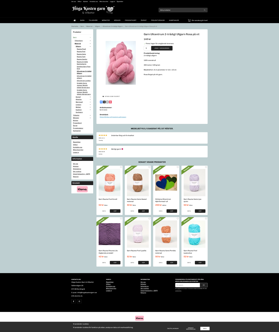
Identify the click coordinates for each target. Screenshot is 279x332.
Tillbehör (93, 20)
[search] (205, 10)
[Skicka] (204, 285)
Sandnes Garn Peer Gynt (84, 68)
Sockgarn (79, 112)
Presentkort (130, 20)
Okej (205, 328)
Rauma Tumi (81, 56)
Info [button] (104, 211)
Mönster (106, 20)
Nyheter (85, 1)
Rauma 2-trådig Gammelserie (82, 63)
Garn (82, 20)
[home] (74, 20)
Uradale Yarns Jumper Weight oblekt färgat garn (83, 85)
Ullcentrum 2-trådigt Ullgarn (84, 72)
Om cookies (77, 171)
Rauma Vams (81, 54)
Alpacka (79, 99)
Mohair (78, 107)
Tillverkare (79, 40)
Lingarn (78, 104)
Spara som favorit (112, 96)
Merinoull (79, 102)
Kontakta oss (94, 1)
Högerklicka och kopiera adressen (113, 117)
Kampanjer (174, 20)
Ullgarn (78, 46)
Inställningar (173, 328)
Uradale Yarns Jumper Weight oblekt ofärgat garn (84, 92)
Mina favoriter (104, 1)
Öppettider (120, 1)
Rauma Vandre (82, 59)
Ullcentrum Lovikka (84, 80)
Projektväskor (158, 20)
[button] (115, 211)
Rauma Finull (81, 49)
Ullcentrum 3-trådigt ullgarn (84, 77)
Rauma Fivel (81, 51)
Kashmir (79, 110)
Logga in (112, 1)
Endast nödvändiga (191, 328)
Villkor (80, 1)
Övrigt (144, 20)
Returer (76, 176)
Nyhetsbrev (77, 169)
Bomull (78, 97)
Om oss (73, 1)
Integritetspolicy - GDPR (81, 174)
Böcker (117, 20)
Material (78, 43)
